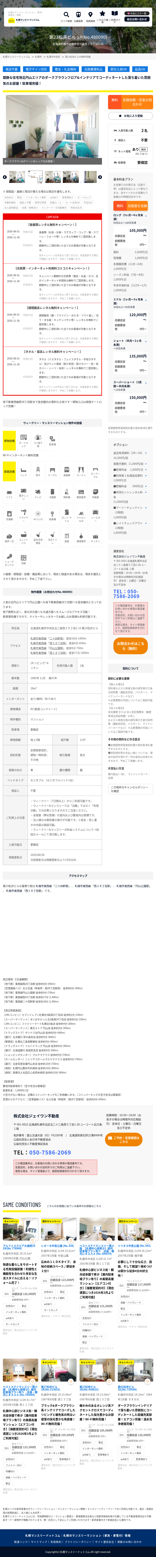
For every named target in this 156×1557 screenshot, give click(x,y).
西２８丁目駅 (58, 643)
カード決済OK (72, 202)
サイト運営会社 (104, 1541)
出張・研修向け (30, 207)
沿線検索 (78, 21)
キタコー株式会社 (62, 1316)
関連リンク (21, 1541)
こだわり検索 (102, 21)
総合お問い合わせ (137, 19)
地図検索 (90, 21)
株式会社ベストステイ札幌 (97, 1350)
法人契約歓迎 (11, 207)
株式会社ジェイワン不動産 (129, 556)
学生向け (88, 202)
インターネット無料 (36, 197)
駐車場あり (68, 197)
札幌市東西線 (38, 638)
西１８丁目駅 (58, 653)
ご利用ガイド (114, 21)
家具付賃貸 (40, 202)
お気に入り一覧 (138, 13)
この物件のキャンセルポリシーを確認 (129, 789)
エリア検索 (66, 21)
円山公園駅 (56, 648)
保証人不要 (25, 202)
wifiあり (54, 197)
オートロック (84, 197)
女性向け (9, 197)
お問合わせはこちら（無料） (130, 646)
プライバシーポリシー (78, 1541)
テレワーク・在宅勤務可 (54, 207)
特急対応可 (76, 207)
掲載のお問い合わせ (129, 1541)
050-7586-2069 (126, 593)
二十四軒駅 (56, 638)
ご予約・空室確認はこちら (126, 1139)
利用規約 (56, 1541)
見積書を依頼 (137, 205)
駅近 (19, 197)
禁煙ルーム (55, 202)
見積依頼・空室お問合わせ (137, 102)
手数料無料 (10, 202)
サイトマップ (39, 1541)
